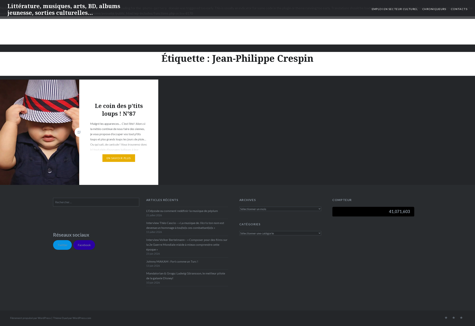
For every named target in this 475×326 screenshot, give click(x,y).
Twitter (63, 245)
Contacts (459, 9)
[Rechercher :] (96, 202)
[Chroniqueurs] (454, 318)
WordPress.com (82, 318)
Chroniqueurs (434, 9)
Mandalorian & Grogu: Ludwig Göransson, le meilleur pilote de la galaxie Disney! (185, 275)
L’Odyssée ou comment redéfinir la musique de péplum (182, 211)
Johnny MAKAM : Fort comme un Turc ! (172, 261)
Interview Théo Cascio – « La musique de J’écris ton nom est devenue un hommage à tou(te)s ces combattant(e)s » (185, 225)
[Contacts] (446, 318)
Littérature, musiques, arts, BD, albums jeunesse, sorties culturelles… (63, 9)
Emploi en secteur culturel (395, 9)
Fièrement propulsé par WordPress (30, 318)
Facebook (84, 245)
